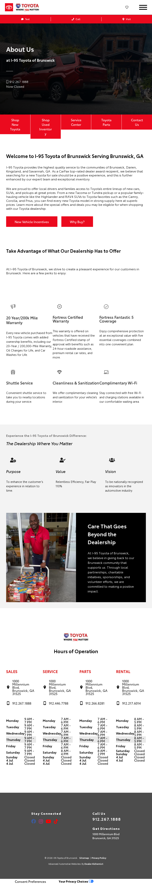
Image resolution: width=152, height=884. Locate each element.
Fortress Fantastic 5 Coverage (116, 319)
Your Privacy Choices (74, 881)
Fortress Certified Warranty (68, 319)
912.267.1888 (106, 819)
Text (27, 19)
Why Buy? (77, 221)
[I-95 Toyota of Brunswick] (30, 7)
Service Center (76, 122)
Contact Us (137, 122)
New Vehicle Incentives (32, 221)
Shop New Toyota (15, 124)
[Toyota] (9, 7)
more (56, 357)
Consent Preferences (30, 881)
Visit (128, 19)
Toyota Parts (106, 122)
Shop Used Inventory (45, 126)
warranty (64, 331)
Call (77, 19)
